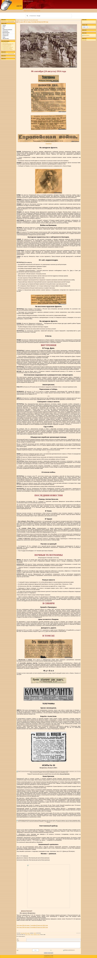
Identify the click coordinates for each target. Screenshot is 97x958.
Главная (25, 10)
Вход (39, 10)
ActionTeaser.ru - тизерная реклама (7, 21)
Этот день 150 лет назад (6, 49)
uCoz (52, 957)
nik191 (35, 933)
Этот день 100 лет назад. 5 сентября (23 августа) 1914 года (32, 927)
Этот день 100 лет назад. (6, 43)
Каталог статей (30, 10)
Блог (3, 28)
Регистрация (35, 10)
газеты (38, 934)
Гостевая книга (5, 35)
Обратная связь (6, 38)
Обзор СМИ (4, 42)
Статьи (4, 26)
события (35, 934)
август (26, 934)
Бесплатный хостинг (47, 957)
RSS (34, 8)
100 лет (32, 934)
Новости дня (26, 19)
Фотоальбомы (5, 31)
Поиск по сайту (6, 34)
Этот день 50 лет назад (6, 48)
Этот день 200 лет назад (6, 47)
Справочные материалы (7, 29)
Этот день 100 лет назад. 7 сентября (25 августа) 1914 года (32, 925)
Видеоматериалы (6, 32)
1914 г (29, 934)
